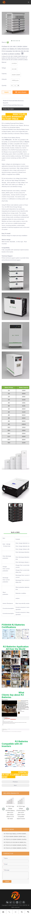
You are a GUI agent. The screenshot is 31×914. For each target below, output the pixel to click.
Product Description (8, 109)
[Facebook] (23, 902)
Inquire (6, 92)
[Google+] (20, 902)
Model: (5, 100)
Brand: (5, 103)
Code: (4, 105)
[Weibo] (10, 902)
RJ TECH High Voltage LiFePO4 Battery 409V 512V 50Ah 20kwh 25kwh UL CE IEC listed (5, 812)
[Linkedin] (17, 902)
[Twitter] (13, 902)
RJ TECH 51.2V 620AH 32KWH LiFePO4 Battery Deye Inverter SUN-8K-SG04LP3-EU (16, 839)
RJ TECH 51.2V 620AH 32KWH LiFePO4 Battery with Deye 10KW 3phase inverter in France (16, 845)
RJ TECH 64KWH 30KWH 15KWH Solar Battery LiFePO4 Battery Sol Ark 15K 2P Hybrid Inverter (16, 836)
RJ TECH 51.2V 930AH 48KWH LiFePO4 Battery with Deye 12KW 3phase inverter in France (16, 848)
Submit (7, 881)
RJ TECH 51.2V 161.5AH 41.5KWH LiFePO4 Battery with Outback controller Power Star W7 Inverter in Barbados (16, 842)
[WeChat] (7, 902)
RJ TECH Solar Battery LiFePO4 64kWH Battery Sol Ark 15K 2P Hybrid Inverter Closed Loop (16, 833)
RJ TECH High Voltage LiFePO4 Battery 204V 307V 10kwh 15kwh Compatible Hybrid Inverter (15, 812)
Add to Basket (22, 92)
